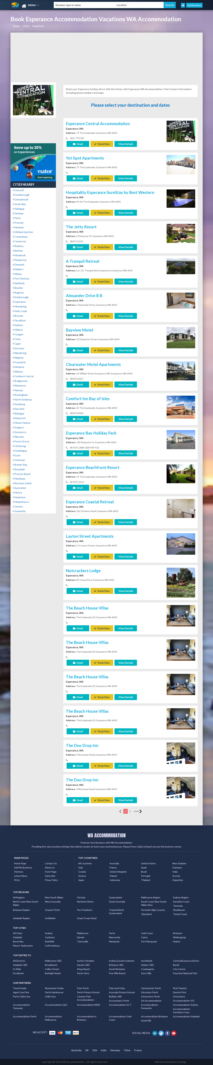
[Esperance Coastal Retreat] (181, 507)
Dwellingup (20, 450)
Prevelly (19, 222)
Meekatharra (21, 501)
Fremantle (20, 362)
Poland (113, 875)
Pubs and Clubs (117, 988)
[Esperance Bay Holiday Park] (181, 439)
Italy (80, 867)
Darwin (80, 937)
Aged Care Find (21, 992)
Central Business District (186, 960)
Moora (18, 492)
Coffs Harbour (52, 945)
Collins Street (52, 969)
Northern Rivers (85, 901)
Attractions (179, 996)
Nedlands (19, 283)
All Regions (19, 897)
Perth (17, 218)
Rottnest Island (22, 483)
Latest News (20, 875)
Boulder (18, 287)
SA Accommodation (151, 1000)
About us (50, 867)
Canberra (50, 937)
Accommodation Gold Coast (120, 1018)
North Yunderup (23, 399)
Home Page (20, 863)
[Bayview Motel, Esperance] (181, 337)
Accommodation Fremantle (149, 1006)
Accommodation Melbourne (53, 1018)
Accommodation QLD (56, 1004)
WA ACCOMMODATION (107, 835)
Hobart (176, 941)
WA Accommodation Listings (170, 1061)
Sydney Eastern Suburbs (121, 960)
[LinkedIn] (155, 1032)
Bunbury (19, 245)
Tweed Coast (180, 914)
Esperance (38, 25)
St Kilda (17, 969)
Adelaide (17, 937)
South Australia (117, 901)
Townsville (82, 941)
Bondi (176, 964)
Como (17, 338)
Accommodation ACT (120, 1004)
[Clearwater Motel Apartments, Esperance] (181, 370)
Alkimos (18, 371)
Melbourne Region (150, 897)
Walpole (18, 357)
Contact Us (51, 863)
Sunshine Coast (181, 901)
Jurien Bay (20, 204)
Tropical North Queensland (116, 911)
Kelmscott (20, 418)
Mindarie (19, 366)
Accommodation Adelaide (186, 1016)
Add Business (194, 5)
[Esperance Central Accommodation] (181, 130)
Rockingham (21, 394)
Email (79, 143)
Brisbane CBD (116, 964)
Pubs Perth (83, 988)
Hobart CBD (147, 964)
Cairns (144, 937)
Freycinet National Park (185, 973)
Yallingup (19, 208)
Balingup (19, 413)
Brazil (144, 871)
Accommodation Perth (24, 1016)
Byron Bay (18, 941)
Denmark (19, 264)
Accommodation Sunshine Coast (181, 1011)
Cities (26, 25)
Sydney (49, 933)
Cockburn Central (24, 376)
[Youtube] (174, 1032)
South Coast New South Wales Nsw (153, 903)
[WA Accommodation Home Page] (183, 5)
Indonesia (115, 880)
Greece (82, 875)
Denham (18, 213)
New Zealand (179, 863)
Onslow (18, 506)
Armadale (19, 469)
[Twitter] (161, 1032)
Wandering (20, 352)
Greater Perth (52, 909)
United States (148, 863)
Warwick (19, 436)
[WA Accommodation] (29, 6)
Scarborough (21, 297)
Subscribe (50, 875)
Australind (20, 487)
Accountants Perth (119, 1000)
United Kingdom (118, 871)
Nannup (18, 390)
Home (16, 25)
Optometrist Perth (151, 988)
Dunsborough (22, 194)
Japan (81, 880)
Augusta (19, 292)
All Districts (19, 960)
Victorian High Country (153, 909)
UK (87, 1050)
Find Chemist (180, 988)
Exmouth (19, 190)
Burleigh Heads (53, 973)
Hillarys (18, 329)
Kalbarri (18, 269)
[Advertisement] (106, 57)
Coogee (18, 334)
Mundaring (20, 306)
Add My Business (23, 867)
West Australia (53, 901)
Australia (114, 863)
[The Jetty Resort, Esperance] (181, 232)
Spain (144, 867)
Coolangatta (147, 969)
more (136, 811)
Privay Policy (51, 880)
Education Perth (149, 992)
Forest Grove (21, 441)
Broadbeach (51, 964)
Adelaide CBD (20, 964)
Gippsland (146, 914)
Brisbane (177, 933)
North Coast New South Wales (25, 903)
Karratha (19, 408)
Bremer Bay (20, 464)
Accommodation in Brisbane (86, 1018)
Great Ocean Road (87, 918)
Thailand (145, 880)
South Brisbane (117, 969)
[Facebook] (168, 1032)
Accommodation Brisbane (154, 1016)
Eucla (17, 455)
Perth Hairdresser (54, 992)
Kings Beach (83, 969)
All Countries (85, 863)
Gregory (19, 427)
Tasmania (178, 905)
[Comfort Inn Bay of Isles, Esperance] (181, 406)
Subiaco (18, 325)
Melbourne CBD (53, 960)
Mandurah (20, 255)
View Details (125, 143)
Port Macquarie (149, 941)
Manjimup (19, 478)
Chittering (20, 446)
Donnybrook (21, 199)
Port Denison (21, 278)
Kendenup (19, 404)
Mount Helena (22, 422)
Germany (177, 867)
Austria (176, 875)
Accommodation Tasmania (21, 1006)
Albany (18, 273)
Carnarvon (20, 241)
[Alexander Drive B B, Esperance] (181, 300)
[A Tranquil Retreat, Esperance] (181, 265)
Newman (19, 227)
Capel (17, 343)
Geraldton (20, 320)
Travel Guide (19, 988)
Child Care (50, 996)
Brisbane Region (21, 909)
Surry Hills (146, 973)
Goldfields (50, 918)
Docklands (18, 973)
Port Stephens (84, 909)
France (113, 867)
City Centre (179, 969)
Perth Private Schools (88, 992)
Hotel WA (146, 1020)
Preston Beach (22, 473)
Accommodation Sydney (185, 1004)
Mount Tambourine (23, 945)
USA (94, 1050)
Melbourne (82, 933)
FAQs (17, 880)
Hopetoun (19, 497)
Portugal (145, 875)
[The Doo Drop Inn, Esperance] (181, 752)
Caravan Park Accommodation (85, 998)
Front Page (50, 871)
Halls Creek (20, 311)
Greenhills (20, 511)
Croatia (82, 871)
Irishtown (19, 459)
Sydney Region (181, 897)
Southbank (146, 960)
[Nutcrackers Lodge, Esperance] (181, 586)
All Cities (17, 933)
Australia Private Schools (122, 992)
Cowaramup (20, 236)
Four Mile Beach (117, 973)
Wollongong (179, 937)
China (127, 1050)
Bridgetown (20, 380)
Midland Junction (23, 231)
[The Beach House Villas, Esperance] (181, 615)
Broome (18, 315)
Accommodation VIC (184, 1000)
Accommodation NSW (88, 1004)
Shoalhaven (179, 909)
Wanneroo (20, 385)
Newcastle (114, 937)
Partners (18, 871)
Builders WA (115, 996)
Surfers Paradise (85, 960)
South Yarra (83, 973)
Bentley (18, 250)
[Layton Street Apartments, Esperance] (181, 543)
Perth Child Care (21, 996)
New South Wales (54, 897)
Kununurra (20, 432)
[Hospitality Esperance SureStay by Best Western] (181, 198)
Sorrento (19, 348)
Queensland (115, 897)
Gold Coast (147, 933)
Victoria (81, 897)
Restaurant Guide (54, 988)
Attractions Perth (150, 996)
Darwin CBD (83, 964)
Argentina (177, 880)
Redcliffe (49, 941)
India (175, 871)
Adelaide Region (21, 918)
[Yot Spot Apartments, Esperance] (181, 164)
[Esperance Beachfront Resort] (181, 473)
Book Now (103, 143)
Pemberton (20, 259)
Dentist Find (179, 992)
